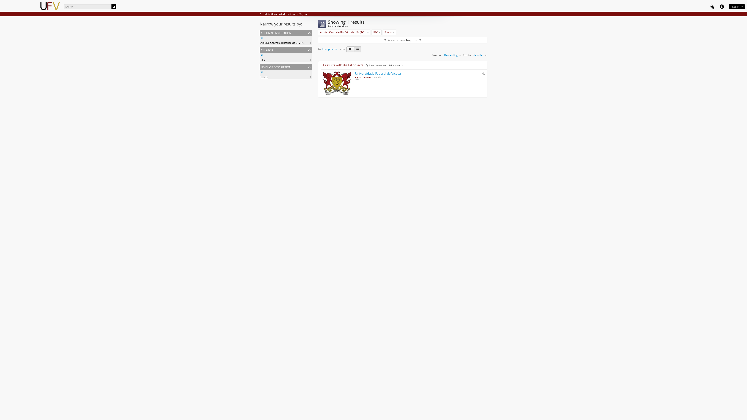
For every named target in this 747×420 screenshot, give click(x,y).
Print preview (329, 49)
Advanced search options (402, 40)
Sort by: (467, 55)
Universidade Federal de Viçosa (378, 73)
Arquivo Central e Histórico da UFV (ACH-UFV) (286, 43)
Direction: (437, 55)
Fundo (264, 77)
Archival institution (276, 32)
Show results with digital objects (385, 65)
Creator (267, 49)
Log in (735, 6)
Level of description (276, 66)
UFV (262, 60)
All (261, 38)
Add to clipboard (483, 73)
